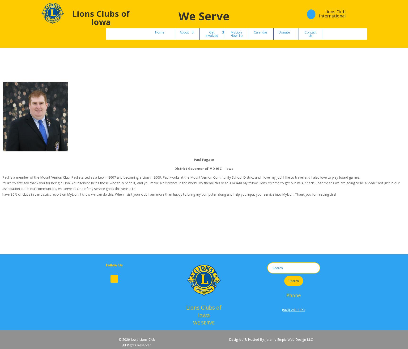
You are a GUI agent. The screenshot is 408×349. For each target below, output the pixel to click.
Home (159, 32)
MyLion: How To (236, 34)
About (184, 32)
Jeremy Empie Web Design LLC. (290, 339)
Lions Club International (332, 14)
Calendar (260, 32)
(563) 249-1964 (293, 309)
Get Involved (211, 34)
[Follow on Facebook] (114, 279)
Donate (284, 32)
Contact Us (311, 34)
